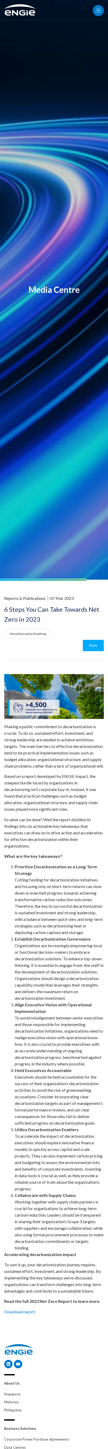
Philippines (13, 1410)
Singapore (12, 1394)
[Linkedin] (8, 1364)
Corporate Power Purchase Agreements (36, 1439)
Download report (19, 1311)
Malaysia (11, 1402)
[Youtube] (18, 1364)
